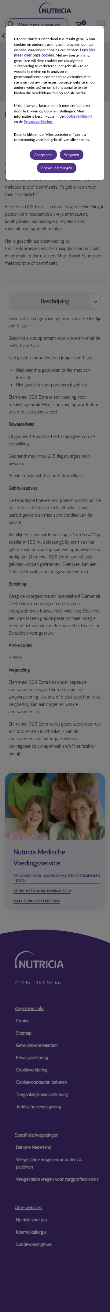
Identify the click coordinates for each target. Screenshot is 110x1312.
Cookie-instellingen (56, 167)
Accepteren (43, 154)
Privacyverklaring (38, 122)
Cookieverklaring (78, 117)
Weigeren (71, 154)
